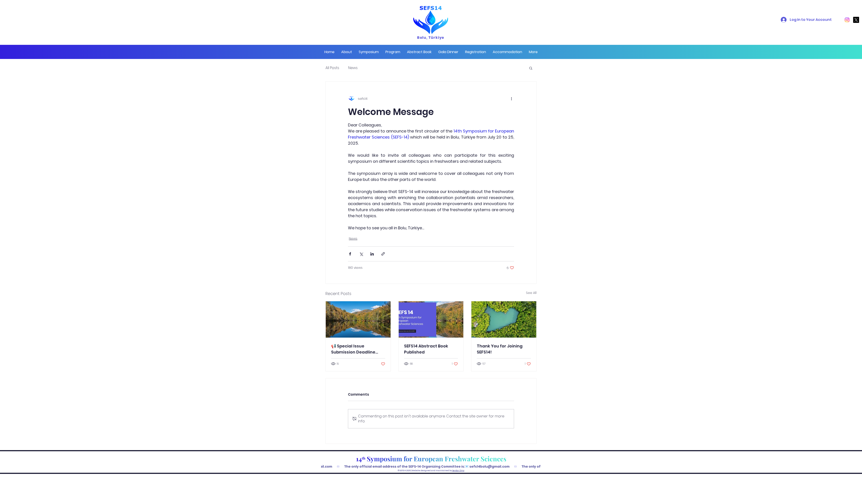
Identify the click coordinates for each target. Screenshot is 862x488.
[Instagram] (847, 20)
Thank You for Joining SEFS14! (500, 349)
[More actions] (511, 98)
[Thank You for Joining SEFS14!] (503, 319)
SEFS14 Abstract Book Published (426, 349)
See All (531, 293)
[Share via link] (383, 254)
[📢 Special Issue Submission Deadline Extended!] (358, 319)
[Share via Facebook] (350, 254)
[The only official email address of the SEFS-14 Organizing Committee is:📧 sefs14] (431, 466)
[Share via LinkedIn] (372, 254)
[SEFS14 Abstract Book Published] (431, 319)
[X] (856, 20)
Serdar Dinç (458, 470)
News (353, 67)
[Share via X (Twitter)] (361, 254)
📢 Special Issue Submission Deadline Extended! (353, 349)
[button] (346, 52)
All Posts (332, 67)
